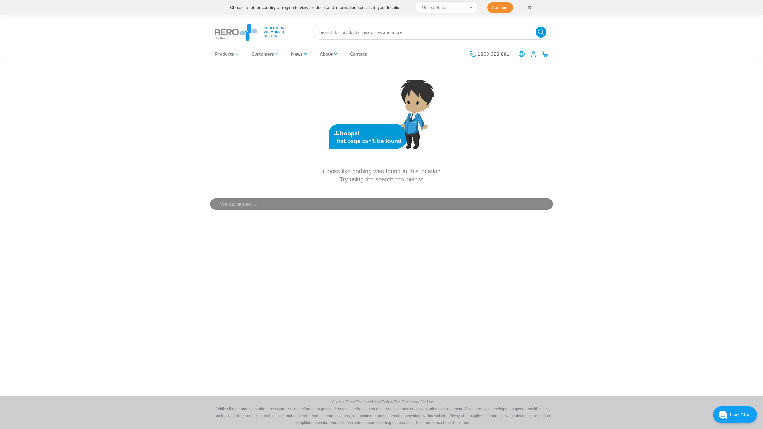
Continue (500, 7)
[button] (735, 414)
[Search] (541, 32)
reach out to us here (453, 422)
